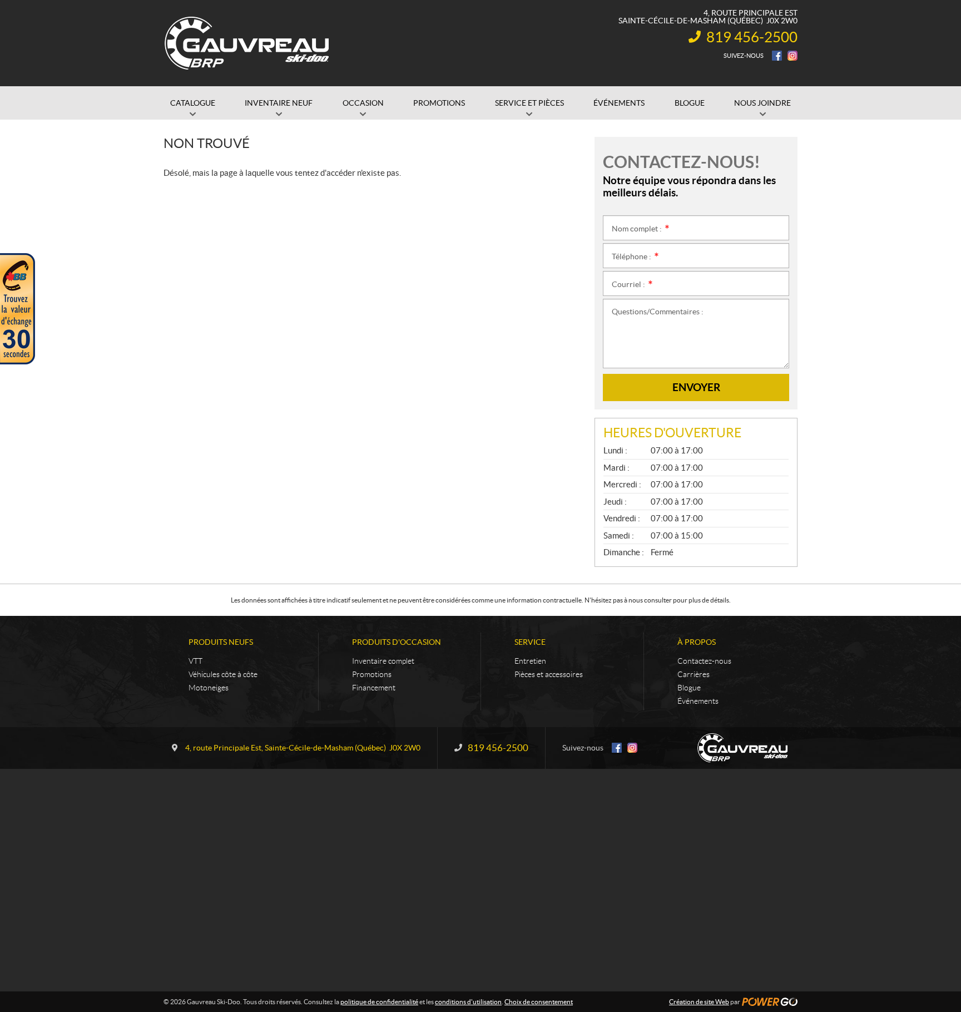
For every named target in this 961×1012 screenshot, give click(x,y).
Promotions (372, 674)
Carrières (693, 674)
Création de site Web (699, 1001)
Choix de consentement (538, 1001)
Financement (373, 687)
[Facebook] (777, 56)
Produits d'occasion (396, 642)
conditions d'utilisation (468, 1001)
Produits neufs (221, 642)
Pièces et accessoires (548, 674)
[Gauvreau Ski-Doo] (247, 43)
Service (530, 642)
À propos (696, 642)
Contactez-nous (704, 660)
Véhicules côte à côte (223, 674)
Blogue (689, 687)
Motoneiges (209, 687)
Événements (698, 701)
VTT (195, 660)
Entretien (530, 660)
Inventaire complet (383, 660)
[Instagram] (792, 56)
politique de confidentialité (379, 1001)
